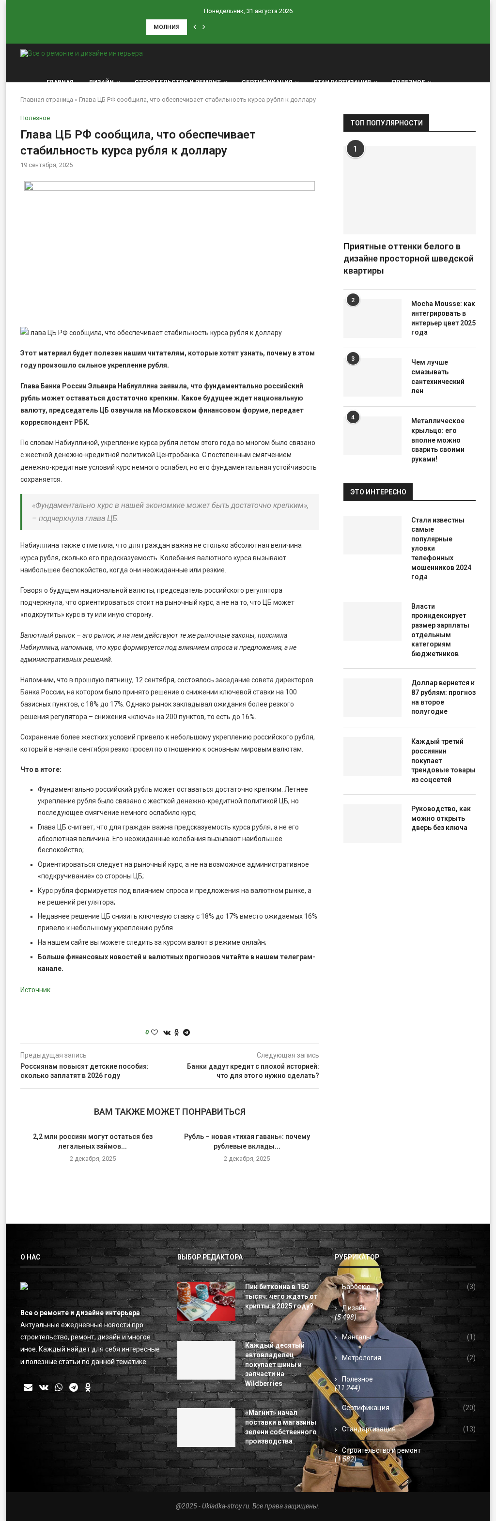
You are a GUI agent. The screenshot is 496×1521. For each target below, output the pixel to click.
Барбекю (409, 1287)
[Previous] (195, 27)
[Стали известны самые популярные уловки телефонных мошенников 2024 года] (372, 535)
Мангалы (409, 1337)
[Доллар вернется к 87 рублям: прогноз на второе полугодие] (372, 697)
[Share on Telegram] (186, 1032)
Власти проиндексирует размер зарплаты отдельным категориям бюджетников (440, 630)
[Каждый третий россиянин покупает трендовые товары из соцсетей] (372, 756)
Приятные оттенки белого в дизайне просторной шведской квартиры (408, 258)
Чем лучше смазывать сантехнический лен (438, 376)
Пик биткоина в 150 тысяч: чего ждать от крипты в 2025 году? (281, 1296)
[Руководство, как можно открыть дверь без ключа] (372, 823)
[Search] (471, 82)
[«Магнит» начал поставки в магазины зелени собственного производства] (206, 1427)
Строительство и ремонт (178, 82)
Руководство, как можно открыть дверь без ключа (441, 818)
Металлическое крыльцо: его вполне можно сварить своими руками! (438, 439)
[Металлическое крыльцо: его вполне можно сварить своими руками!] (372, 435)
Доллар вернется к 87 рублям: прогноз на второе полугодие (443, 697)
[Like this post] (154, 1032)
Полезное (408, 82)
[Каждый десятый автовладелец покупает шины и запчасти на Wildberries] (206, 1360)
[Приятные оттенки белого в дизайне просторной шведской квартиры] (409, 190)
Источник (35, 990)
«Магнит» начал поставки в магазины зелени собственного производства (281, 1427)
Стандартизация (342, 82)
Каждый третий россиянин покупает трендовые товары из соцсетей (443, 760)
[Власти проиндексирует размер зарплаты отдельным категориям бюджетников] (372, 621)
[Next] (204, 27)
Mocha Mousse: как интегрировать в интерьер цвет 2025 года (443, 318)
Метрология (409, 1358)
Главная (60, 82)
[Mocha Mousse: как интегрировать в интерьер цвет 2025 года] (372, 318)
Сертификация (267, 82)
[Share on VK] (166, 1032)
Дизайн (101, 82)
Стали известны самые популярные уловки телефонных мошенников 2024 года (441, 548)
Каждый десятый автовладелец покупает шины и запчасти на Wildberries (275, 1364)
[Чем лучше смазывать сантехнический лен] (372, 377)
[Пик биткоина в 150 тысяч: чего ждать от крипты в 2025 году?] (206, 1301)
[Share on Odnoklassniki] (176, 1032)
